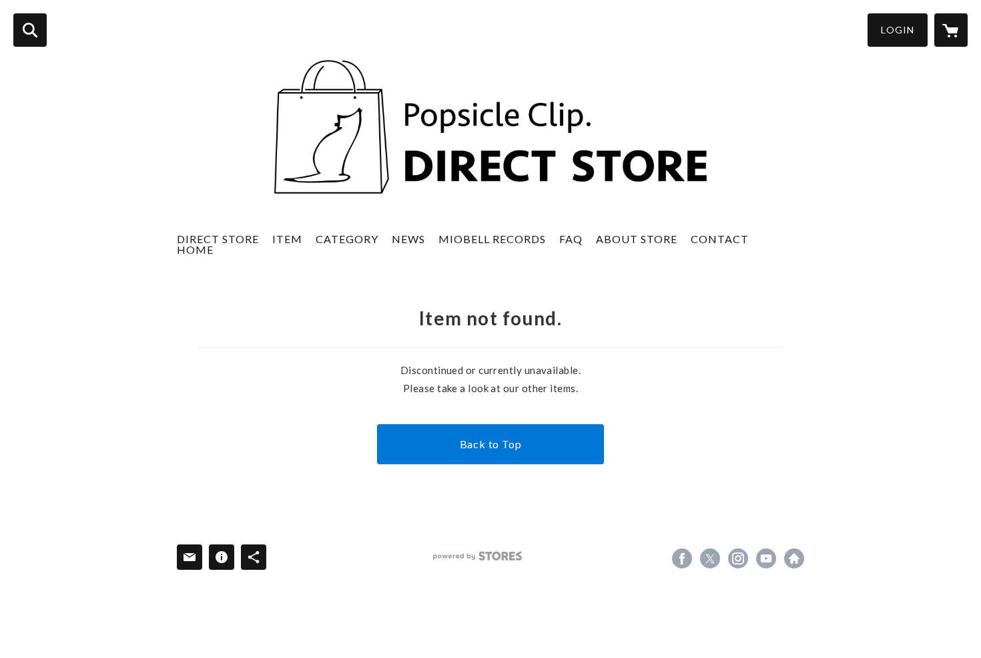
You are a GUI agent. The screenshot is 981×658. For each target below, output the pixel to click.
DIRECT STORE (218, 238)
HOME (195, 249)
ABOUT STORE (636, 238)
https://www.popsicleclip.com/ (794, 558)
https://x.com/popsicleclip (710, 558)
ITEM (287, 238)
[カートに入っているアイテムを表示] (951, 30)
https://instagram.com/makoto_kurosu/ (738, 558)
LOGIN (897, 29)
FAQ (571, 238)
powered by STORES (477, 556)
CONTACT (720, 238)
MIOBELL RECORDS (492, 238)
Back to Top (491, 444)
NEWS (408, 238)
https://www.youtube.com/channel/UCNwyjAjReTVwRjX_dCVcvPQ (766, 558)
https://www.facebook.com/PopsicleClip (682, 558)
